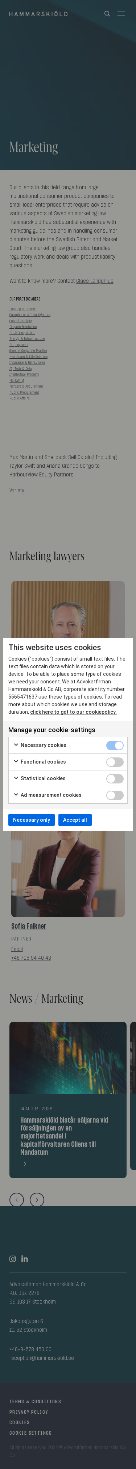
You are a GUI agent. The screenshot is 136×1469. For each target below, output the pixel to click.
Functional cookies (43, 762)
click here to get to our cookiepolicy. (73, 712)
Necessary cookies (43, 745)
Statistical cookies (43, 778)
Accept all (75, 820)
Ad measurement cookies (51, 795)
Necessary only (31, 820)
